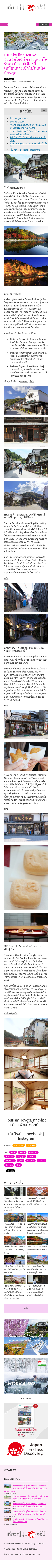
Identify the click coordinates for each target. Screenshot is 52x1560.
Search (44, 24)
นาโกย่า (30, 1161)
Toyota (31, 1156)
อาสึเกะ (41, 1161)
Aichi (13, 1152)
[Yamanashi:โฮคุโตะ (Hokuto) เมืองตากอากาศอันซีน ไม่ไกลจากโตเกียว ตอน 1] (7, 1512)
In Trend (31, 1145)
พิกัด (32, 381)
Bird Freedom (28, 82)
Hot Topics (18, 1145)
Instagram (26, 1138)
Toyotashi (10, 1161)
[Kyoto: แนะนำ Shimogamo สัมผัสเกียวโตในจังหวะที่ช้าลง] (7, 1520)
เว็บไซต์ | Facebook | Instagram (25, 150)
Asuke (22, 1152)
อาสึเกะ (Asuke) (17, 121)
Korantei (9, 1156)
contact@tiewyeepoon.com (28, 1554)
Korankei (33, 1152)
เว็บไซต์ (8, 1013)
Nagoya (20, 1156)
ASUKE (24, 381)
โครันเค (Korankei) (19, 118)
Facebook (33, 1134)
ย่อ (44, 110)
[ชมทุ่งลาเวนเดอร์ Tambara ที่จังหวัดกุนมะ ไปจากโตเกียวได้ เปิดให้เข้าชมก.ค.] (7, 1497)
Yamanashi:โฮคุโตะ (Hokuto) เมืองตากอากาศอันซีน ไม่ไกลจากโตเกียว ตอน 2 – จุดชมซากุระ (25, 1488)
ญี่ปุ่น (20, 1161)
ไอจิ (18, 1165)
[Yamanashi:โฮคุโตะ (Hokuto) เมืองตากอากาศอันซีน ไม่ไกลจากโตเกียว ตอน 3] (7, 1504)
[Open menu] (5, 24)
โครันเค (9, 1165)
